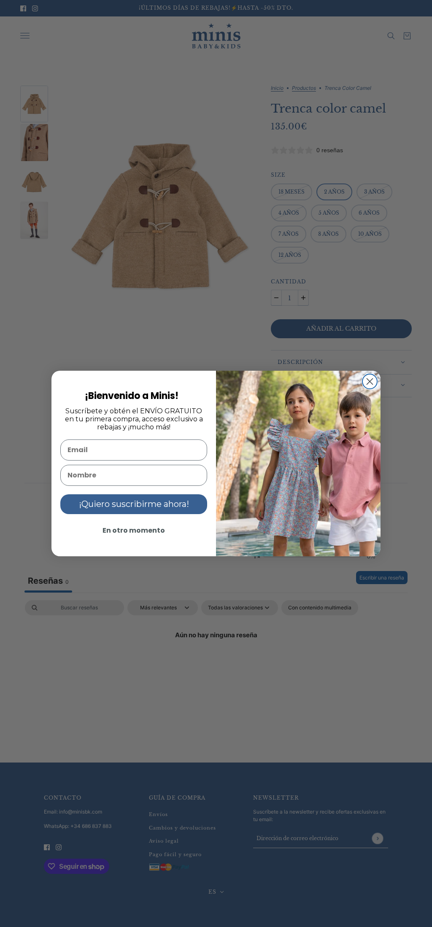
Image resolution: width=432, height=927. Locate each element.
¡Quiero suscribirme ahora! (134, 504)
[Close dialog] (369, 381)
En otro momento (134, 530)
